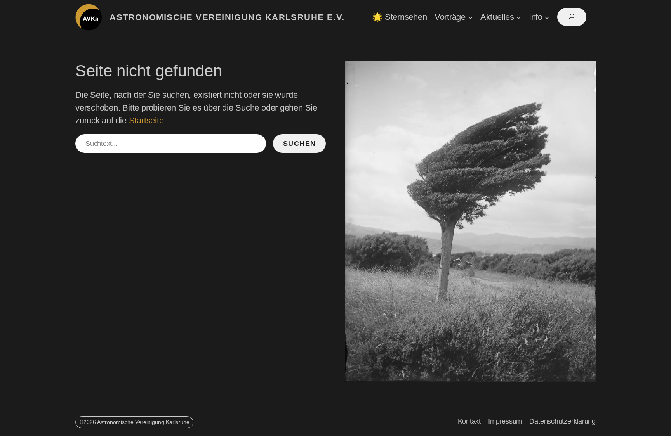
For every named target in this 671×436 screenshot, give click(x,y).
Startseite (146, 120)
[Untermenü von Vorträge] (470, 16)
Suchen (299, 143)
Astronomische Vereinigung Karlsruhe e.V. (227, 17)
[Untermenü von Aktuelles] (518, 16)
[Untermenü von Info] (546, 16)
